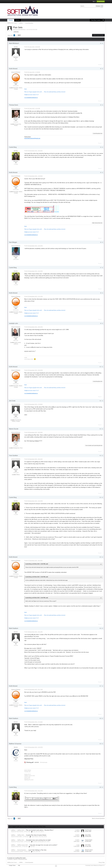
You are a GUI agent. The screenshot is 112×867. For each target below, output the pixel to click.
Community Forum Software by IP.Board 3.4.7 (95, 865)
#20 (101, 787)
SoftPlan (13, 830)
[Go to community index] (22, 10)
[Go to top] (56, 866)
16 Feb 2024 (88, 836)
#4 (101, 147)
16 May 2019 (88, 851)
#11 (101, 400)
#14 (101, 497)
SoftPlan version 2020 (22, 845)
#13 (101, 455)
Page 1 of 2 (10, 35)
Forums (11, 20)
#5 (101, 172)
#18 (101, 718)
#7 (101, 267)
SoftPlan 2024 (20, 835)
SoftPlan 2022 (20, 840)
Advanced (104, 6)
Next (19, 35)
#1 (101, 43)
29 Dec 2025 (88, 831)
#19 (101, 743)
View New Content (95, 20)
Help (19, 865)
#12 (101, 429)
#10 (101, 366)
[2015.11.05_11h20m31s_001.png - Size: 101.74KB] (41, 209)
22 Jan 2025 (88, 846)
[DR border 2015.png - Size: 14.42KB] (41, 799)
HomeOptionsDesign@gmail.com (32, 138)
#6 (101, 242)
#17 (101, 686)
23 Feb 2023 (88, 841)
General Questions (21, 850)
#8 (101, 293)
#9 (101, 323)
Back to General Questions (98, 818)
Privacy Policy (102, 862)
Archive (18, 20)
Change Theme (12, 865)
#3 (101, 105)
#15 (101, 557)
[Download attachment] (25, 762)
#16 (101, 628)
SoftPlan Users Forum (12, 862)
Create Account (100, 1)
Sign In (94, 1)
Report (99, 64)
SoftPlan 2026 (20, 830)
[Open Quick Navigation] (103, 20)
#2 (101, 68)
